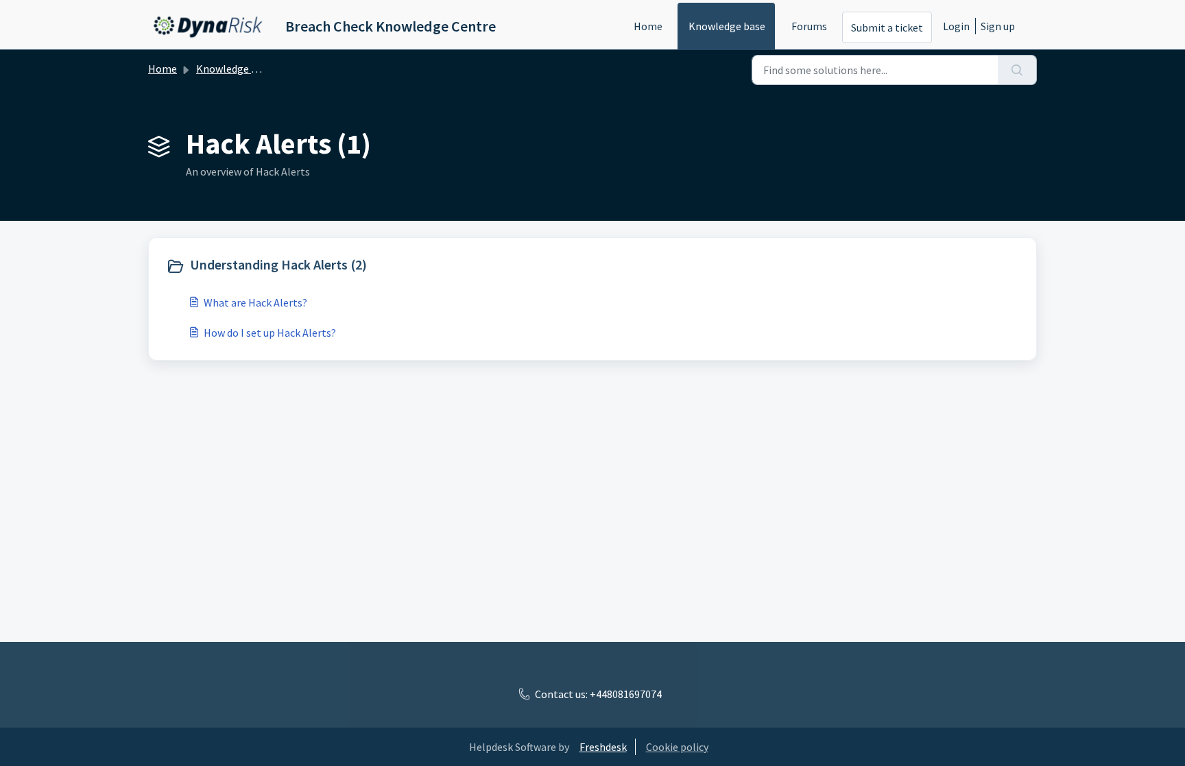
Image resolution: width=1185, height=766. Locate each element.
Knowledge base (727, 26)
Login (956, 26)
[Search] (1017, 70)
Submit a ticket (887, 27)
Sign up (998, 26)
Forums (809, 26)
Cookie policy (677, 747)
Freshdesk (603, 747)
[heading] (376, 266)
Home (648, 26)
